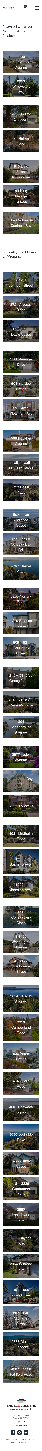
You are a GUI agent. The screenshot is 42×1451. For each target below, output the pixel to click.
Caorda (28, 1442)
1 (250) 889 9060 (21, 1426)
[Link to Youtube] (26, 1432)
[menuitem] (36, 8)
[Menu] (36, 8)
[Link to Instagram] (19, 1432)
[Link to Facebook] (13, 1432)
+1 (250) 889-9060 (25, 6)
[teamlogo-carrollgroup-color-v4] (17, 8)
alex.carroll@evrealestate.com (21, 1422)
